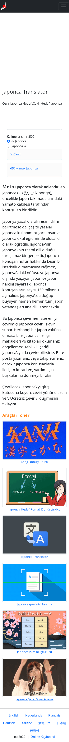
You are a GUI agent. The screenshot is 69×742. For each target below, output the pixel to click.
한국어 (34, 730)
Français (54, 715)
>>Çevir (15, 154)
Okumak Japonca (25, 168)
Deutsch (9, 723)
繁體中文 (44, 723)
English (14, 715)
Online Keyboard (42, 737)
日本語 (61, 723)
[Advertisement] (34, 50)
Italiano (26, 723)
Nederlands (33, 715)
